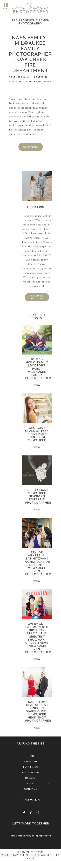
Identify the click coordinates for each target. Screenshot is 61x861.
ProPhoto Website (39, 855)
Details (31, 778)
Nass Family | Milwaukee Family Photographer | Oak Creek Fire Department (30, 54)
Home (31, 756)
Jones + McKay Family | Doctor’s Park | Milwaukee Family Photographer (38, 369)
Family (13, 81)
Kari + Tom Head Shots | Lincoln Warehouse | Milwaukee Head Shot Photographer (38, 711)
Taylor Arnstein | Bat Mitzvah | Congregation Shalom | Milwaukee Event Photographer (38, 563)
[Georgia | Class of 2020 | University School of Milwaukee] (37, 408)
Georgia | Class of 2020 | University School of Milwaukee (37, 434)
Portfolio (30, 767)
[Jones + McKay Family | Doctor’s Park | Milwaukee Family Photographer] (37, 340)
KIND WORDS (31, 772)
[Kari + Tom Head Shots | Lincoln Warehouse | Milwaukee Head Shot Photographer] (37, 682)
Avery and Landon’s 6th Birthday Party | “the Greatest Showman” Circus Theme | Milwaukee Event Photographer (38, 638)
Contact (30, 789)
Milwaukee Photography (35, 81)
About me (31, 761)
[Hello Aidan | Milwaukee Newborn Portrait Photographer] (37, 470)
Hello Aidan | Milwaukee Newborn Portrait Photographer (38, 496)
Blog (30, 783)
